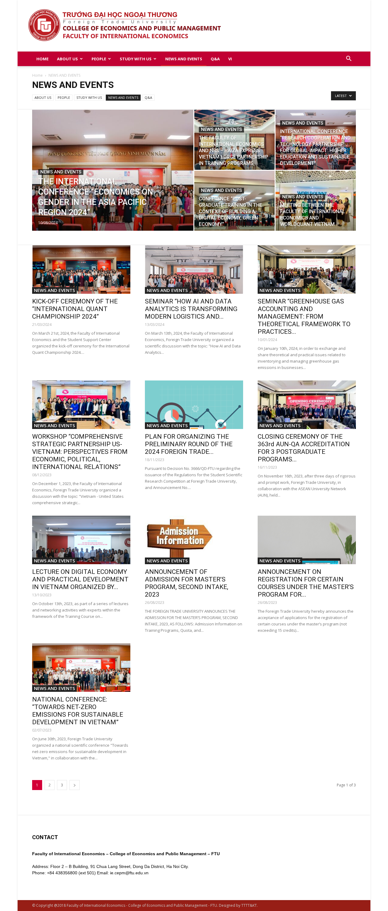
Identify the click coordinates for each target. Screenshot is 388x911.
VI (230, 59)
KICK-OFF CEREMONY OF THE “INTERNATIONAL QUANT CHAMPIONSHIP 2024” (75, 309)
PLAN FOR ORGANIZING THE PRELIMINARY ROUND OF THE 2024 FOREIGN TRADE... (188, 444)
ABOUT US (67, 59)
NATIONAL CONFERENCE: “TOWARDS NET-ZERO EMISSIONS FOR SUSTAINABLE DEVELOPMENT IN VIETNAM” (77, 711)
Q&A (215, 59)
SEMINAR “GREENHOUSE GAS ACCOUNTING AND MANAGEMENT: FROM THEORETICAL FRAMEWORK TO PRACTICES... (304, 316)
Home (37, 75)
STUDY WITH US (136, 59)
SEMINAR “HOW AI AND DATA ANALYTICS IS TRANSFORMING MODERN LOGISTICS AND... (191, 309)
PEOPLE (99, 59)
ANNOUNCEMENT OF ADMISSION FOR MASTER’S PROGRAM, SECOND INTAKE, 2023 (186, 583)
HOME (42, 59)
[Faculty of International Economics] (194, 26)
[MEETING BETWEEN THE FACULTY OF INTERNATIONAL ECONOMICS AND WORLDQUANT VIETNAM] (316, 201)
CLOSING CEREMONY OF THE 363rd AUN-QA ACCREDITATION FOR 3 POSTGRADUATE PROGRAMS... (304, 448)
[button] (348, 59)
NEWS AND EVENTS (183, 59)
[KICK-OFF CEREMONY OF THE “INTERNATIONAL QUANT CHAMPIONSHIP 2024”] (81, 269)
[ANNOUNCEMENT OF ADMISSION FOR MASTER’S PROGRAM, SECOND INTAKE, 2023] (194, 540)
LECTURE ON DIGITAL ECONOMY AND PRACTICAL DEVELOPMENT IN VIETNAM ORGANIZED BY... (80, 579)
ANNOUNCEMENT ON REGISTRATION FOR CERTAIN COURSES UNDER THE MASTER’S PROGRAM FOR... (306, 583)
